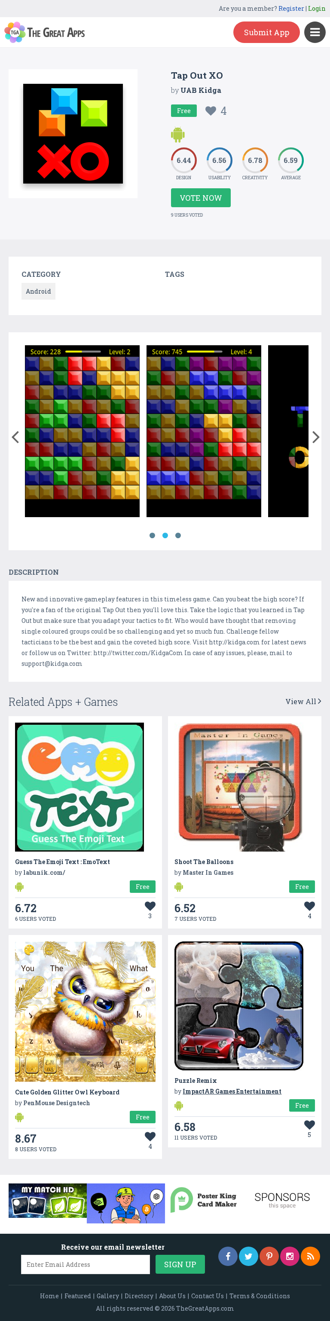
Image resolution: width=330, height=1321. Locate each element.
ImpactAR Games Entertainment (232, 1091)
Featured (77, 1296)
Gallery (108, 1296)
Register (291, 8)
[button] (14, 435)
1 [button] (152, 535)
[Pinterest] (269, 1256)
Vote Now (201, 198)
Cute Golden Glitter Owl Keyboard (67, 1092)
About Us (172, 1296)
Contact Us (207, 1296)
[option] (82, 432)
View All (301, 701)
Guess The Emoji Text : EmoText (62, 862)
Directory (139, 1296)
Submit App (266, 32)
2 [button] (165, 535)
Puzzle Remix (195, 1080)
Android (38, 291)
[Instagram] (289, 1256)
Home (49, 1296)
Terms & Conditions (259, 1296)
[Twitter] (248, 1256)
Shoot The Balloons (203, 862)
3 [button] (178, 535)
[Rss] (310, 1256)
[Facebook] (228, 1256)
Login (317, 8)
